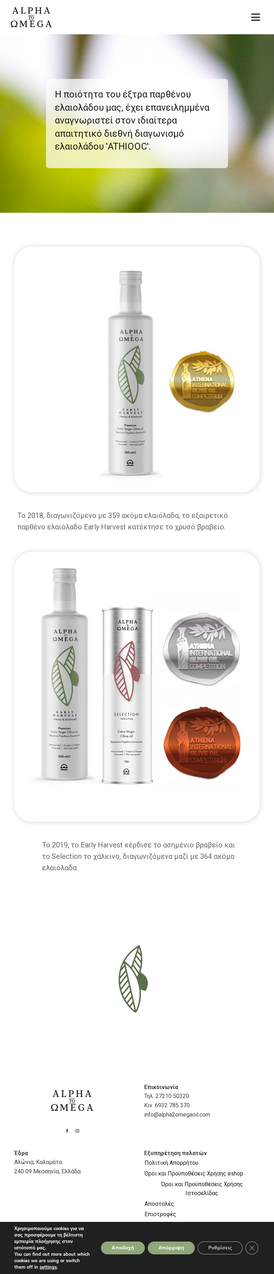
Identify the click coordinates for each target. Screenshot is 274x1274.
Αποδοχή (123, 1247)
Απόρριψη (171, 1247)
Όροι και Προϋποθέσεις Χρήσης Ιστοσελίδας (202, 1189)
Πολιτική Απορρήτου (171, 1162)
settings (48, 1267)
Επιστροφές (160, 1214)
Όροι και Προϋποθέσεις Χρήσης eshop (193, 1173)
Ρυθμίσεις (220, 1247)
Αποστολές (159, 1203)
